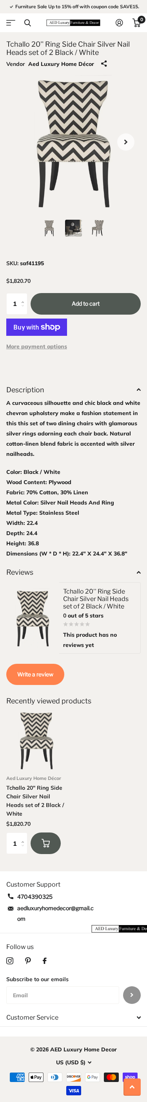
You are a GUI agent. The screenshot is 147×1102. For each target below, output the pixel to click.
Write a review (35, 674)
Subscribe (132, 995)
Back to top (132, 1087)
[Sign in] (119, 22)
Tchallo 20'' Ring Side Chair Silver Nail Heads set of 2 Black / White (35, 800)
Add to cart (86, 303)
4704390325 (35, 896)
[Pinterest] (28, 960)
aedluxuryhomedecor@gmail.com (55, 913)
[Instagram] (9, 960)
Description (25, 390)
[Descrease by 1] (24, 311)
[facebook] (45, 960)
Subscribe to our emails (37, 979)
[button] (125, 142)
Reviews (19, 572)
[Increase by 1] (24, 296)
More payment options (36, 346)
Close (27, 22)
